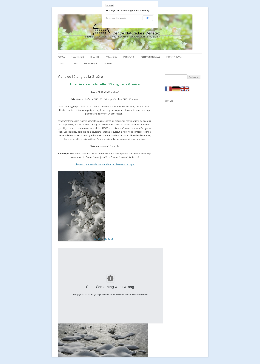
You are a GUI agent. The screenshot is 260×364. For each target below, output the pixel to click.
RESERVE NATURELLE (150, 57)
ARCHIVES (108, 63)
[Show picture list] (104, 238)
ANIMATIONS (111, 57)
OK (147, 18)
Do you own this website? (116, 18)
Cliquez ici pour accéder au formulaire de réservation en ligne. (105, 164)
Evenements (128, 57)
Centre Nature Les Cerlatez (70, 351)
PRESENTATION (77, 57)
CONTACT (62, 63)
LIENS (75, 63)
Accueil (61, 57)
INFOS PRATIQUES (173, 57)
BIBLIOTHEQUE (90, 63)
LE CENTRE (94, 57)
